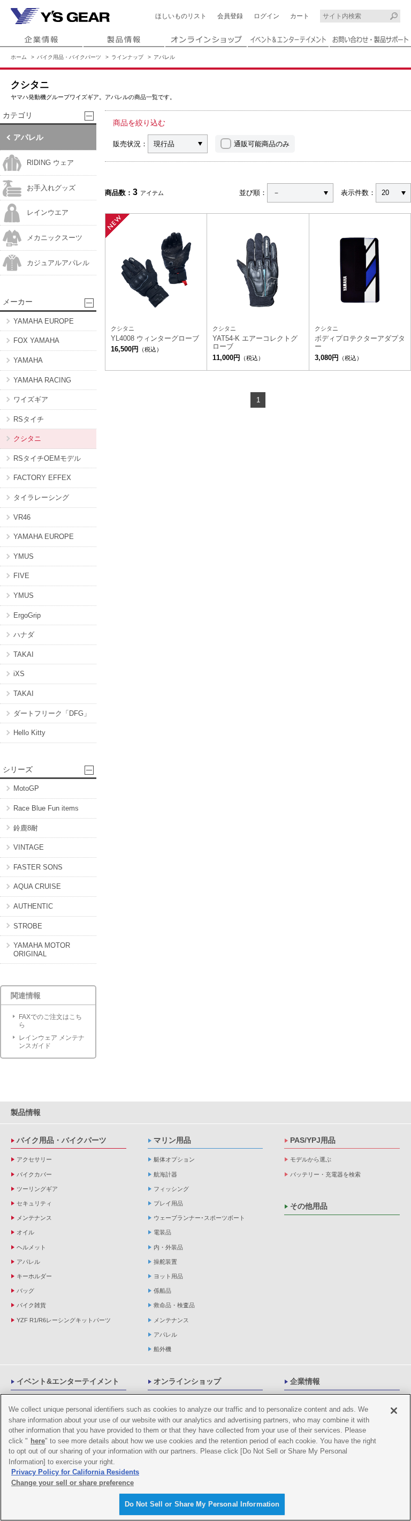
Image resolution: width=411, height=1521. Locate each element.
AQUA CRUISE (37, 886)
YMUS (23, 556)
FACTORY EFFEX (42, 478)
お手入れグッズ (51, 188)
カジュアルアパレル (58, 263)
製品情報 (26, 1112)
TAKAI (23, 654)
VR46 (22, 517)
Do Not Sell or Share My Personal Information (202, 1504)
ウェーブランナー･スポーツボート (199, 1218)
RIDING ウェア (50, 163)
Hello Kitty (29, 733)
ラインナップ (127, 57)
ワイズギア (30, 399)
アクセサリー (34, 1159)
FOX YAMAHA (36, 340)
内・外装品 (168, 1247)
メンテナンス (34, 1218)
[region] (205, 1457)
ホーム (19, 57)
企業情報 (305, 1381)
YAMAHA (28, 360)
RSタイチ (28, 419)
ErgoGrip (27, 615)
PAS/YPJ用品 (313, 1140)
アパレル (164, 57)
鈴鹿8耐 (25, 828)
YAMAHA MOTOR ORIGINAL (41, 949)
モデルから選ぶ (310, 1159)
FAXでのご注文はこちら (50, 1020)
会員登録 (230, 16)
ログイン (266, 16)
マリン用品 (172, 1140)
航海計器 (165, 1174)
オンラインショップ (187, 1381)
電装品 (162, 1232)
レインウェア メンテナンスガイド (52, 1041)
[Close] (394, 1410)
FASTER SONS (38, 867)
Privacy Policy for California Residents (75, 1472)
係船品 (162, 1290)
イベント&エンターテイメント (68, 1381)
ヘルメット (31, 1247)
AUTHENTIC (33, 906)
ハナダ (23, 635)
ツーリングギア (37, 1189)
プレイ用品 (168, 1203)
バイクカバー (34, 1174)
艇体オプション (174, 1159)
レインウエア (47, 212)
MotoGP (26, 788)
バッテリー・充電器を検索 (325, 1174)
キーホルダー (34, 1276)
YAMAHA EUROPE (43, 321)
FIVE (21, 576)
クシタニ (27, 438)
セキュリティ (34, 1203)
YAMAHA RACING (42, 380)
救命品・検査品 (174, 1305)
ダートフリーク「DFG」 (51, 713)
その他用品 (309, 1206)
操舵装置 (165, 1261)
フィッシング (171, 1189)
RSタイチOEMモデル (47, 458)
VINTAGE (28, 847)
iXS (19, 674)
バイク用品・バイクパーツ (69, 57)
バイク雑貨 (31, 1305)
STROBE (27, 926)
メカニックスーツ (54, 238)
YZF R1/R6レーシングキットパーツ (64, 1320)
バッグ (25, 1290)
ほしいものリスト (181, 16)
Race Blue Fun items (46, 808)
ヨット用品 (168, 1276)
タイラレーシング (41, 497)
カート (299, 16)
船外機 (162, 1349)
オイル (25, 1232)
